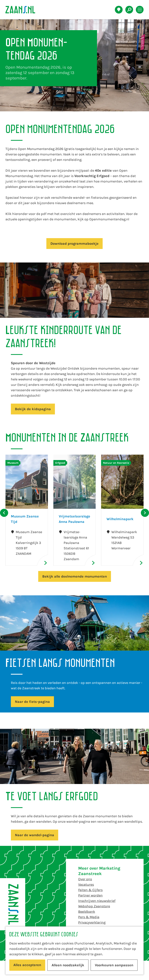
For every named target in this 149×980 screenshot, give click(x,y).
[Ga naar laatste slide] (4, 513)
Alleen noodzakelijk (68, 965)
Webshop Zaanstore (94, 906)
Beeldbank (86, 911)
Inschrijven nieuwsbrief (96, 901)
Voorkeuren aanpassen (114, 965)
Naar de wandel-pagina (34, 835)
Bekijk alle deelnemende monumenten (74, 576)
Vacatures (86, 884)
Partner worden (90, 895)
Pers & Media (88, 917)
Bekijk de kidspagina (33, 409)
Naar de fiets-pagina (32, 702)
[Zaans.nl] (12, 904)
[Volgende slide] (145, 513)
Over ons (85, 879)
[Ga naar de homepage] (22, 9)
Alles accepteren (27, 965)
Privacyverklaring (92, 922)
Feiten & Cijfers (90, 890)
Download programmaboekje (74, 243)
